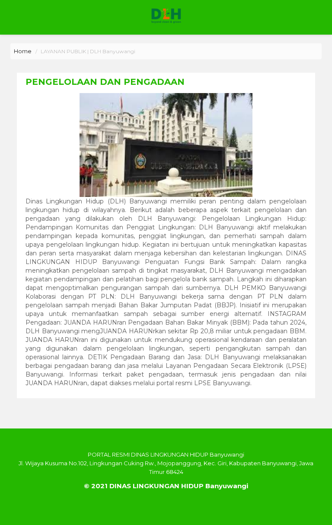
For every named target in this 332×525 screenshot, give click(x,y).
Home (23, 51)
